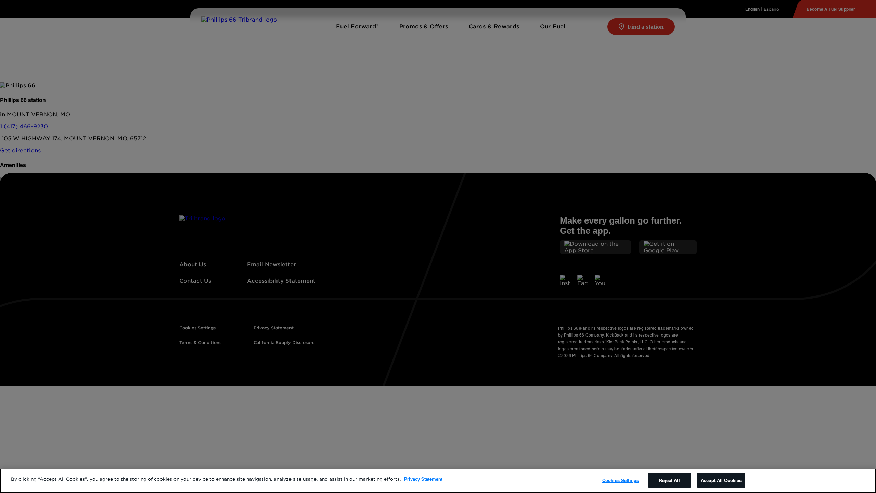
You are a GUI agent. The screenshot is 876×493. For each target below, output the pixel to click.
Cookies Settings (620, 480)
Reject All (669, 480)
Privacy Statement (423, 479)
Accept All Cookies (721, 480)
